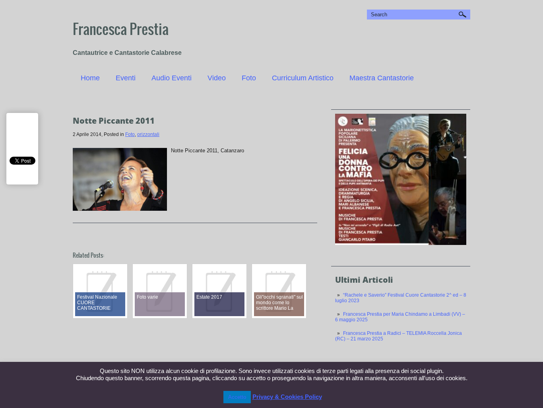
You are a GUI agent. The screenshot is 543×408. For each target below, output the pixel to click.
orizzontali (148, 134)
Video (217, 78)
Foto (249, 78)
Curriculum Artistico (303, 78)
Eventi (126, 78)
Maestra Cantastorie (381, 78)
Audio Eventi (171, 78)
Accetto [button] (237, 397)
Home (90, 78)
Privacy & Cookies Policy (287, 396)
